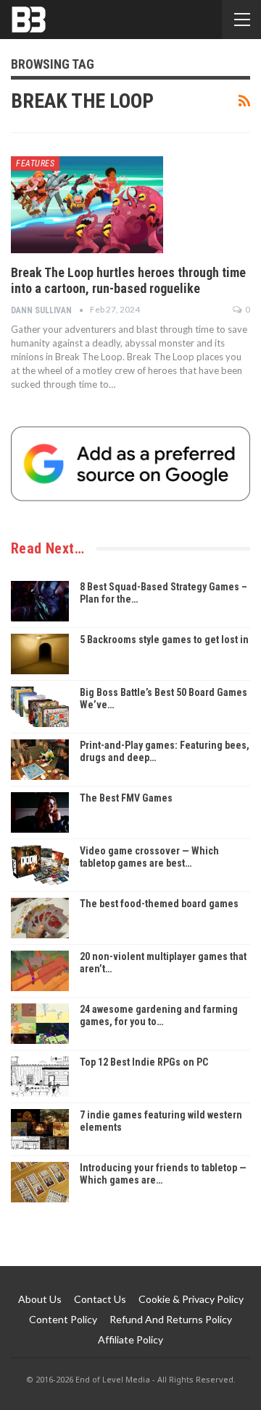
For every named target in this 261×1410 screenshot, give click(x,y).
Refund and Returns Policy (170, 1319)
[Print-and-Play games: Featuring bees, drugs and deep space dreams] (40, 759)
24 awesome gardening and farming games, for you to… (159, 1015)
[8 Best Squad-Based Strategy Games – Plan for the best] (40, 601)
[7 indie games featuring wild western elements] (40, 1129)
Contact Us (100, 1299)
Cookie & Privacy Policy (191, 1299)
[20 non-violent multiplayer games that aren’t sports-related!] (40, 971)
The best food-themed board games (159, 903)
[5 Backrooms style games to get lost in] (40, 654)
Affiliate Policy (130, 1339)
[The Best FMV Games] (40, 812)
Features (35, 163)
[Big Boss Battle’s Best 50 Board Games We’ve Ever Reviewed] (40, 707)
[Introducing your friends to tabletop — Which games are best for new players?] (40, 1182)
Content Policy (63, 1319)
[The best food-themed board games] (40, 918)
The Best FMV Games (126, 798)
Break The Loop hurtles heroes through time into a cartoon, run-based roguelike (128, 280)
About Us (40, 1299)
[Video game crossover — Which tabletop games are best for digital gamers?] (40, 865)
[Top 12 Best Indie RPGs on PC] (40, 1076)
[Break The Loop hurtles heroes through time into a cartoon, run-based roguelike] (87, 204)
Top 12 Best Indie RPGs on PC (144, 1062)
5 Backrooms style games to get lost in (164, 639)
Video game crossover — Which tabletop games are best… (149, 857)
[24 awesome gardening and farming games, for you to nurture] (40, 1023)
